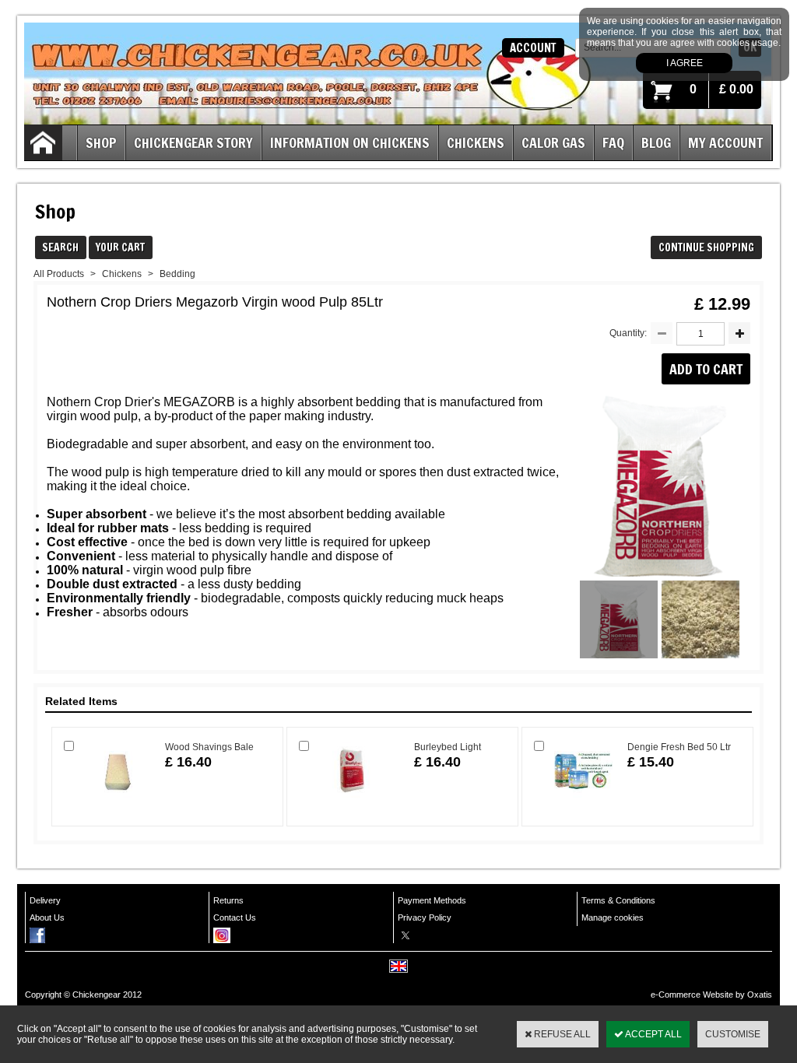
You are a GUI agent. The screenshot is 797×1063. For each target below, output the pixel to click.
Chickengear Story (193, 142)
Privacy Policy (424, 917)
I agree (684, 63)
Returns (228, 900)
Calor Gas (553, 142)
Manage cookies (612, 917)
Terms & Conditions (618, 900)
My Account (725, 142)
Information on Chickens (350, 142)
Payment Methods (432, 900)
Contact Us (234, 917)
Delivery (45, 900)
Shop (101, 142)
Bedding (177, 273)
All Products (58, 273)
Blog (656, 142)
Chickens (475, 142)
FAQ (613, 142)
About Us (47, 917)
